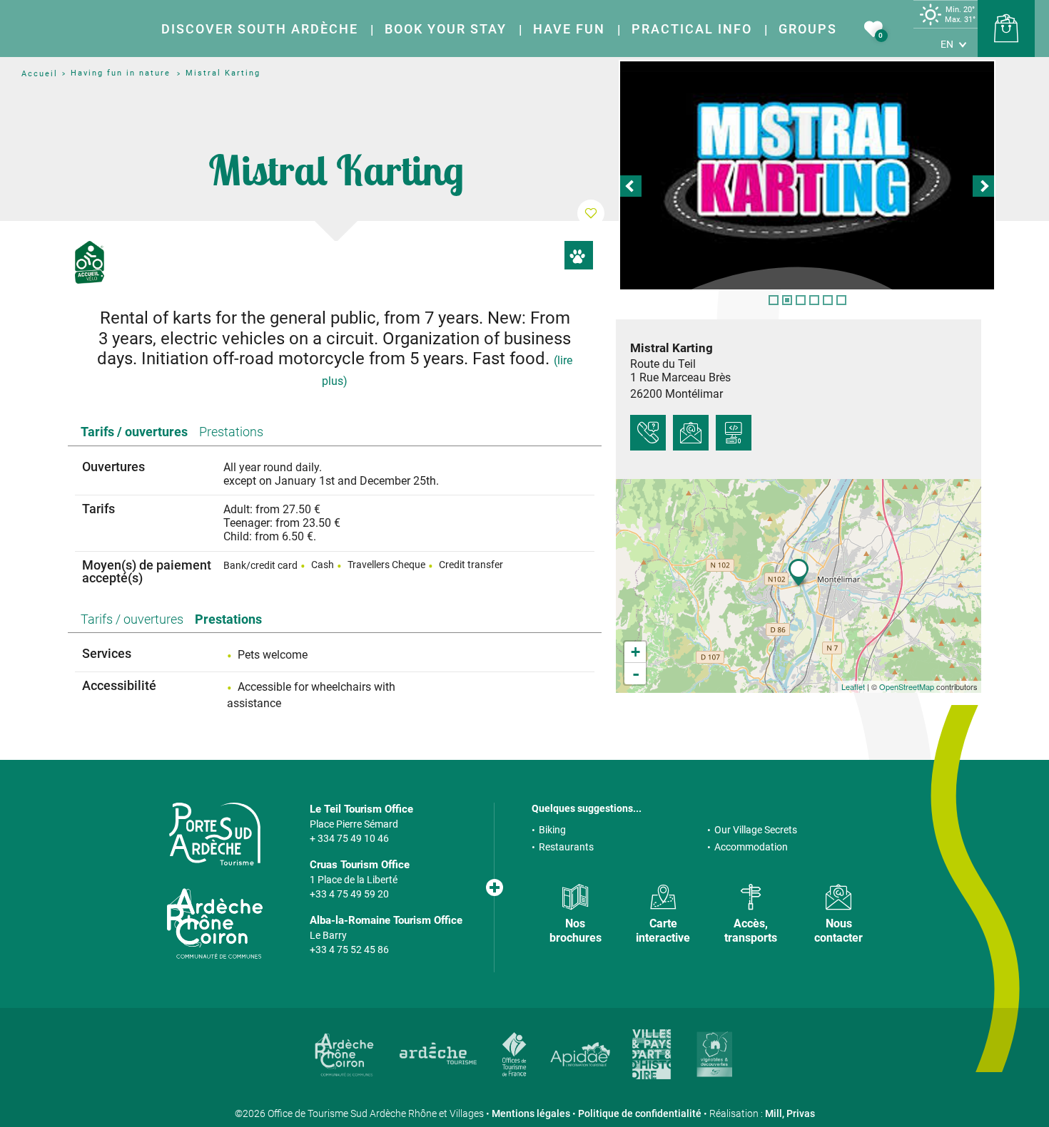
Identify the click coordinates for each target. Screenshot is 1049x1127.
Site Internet (733, 433)
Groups (808, 28)
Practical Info (692, 28)
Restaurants (566, 847)
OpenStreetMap (906, 686)
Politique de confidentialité (639, 1113)
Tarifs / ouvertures (134, 431)
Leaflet (853, 686)
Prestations (231, 431)
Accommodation (751, 847)
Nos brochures (575, 930)
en (947, 44)
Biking (552, 829)
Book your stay (446, 28)
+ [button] (635, 652)
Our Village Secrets (755, 829)
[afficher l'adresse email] (691, 433)
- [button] (636, 674)
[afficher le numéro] (648, 433)
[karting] (807, 175)
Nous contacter (838, 930)
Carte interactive (663, 930)
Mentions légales (531, 1113)
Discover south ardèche (259, 28)
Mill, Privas (790, 1113)
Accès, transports (750, 930)
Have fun (569, 28)
